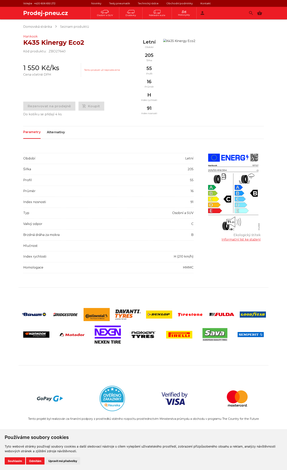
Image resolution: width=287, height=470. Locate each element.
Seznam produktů (74, 27)
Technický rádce (148, 3)
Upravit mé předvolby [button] (62, 461)
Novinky (96, 3)
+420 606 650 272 (44, 3)
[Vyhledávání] (251, 13)
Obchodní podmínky (179, 3)
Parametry (32, 132)
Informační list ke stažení (241, 239)
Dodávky (131, 15)
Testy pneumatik (119, 3)
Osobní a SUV (105, 15)
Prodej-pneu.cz (45, 13)
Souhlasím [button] (15, 461)
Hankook (30, 36)
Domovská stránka (37, 27)
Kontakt (206, 3)
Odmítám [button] (35, 461)
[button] (259, 13)
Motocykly (184, 14)
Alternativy (56, 132)
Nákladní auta (157, 15)
